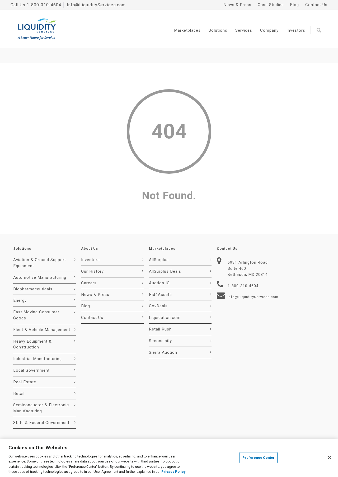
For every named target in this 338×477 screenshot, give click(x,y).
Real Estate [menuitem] (24, 382)
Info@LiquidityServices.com (96, 4)
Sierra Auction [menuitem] (163, 352)
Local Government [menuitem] (31, 370)
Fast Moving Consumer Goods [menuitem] (36, 315)
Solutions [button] (218, 30)
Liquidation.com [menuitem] (165, 317)
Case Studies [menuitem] (271, 4)
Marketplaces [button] (187, 30)
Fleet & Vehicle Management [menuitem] (41, 329)
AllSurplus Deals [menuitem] (165, 271)
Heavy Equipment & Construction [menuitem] (32, 344)
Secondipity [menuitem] (160, 340)
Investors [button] (296, 30)
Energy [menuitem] (20, 300)
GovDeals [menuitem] (158, 306)
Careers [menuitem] (89, 283)
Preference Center (258, 458)
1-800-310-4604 (44, 4)
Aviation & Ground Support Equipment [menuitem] (39, 262)
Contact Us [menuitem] (316, 4)
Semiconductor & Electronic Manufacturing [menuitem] (41, 408)
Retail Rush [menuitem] (160, 329)
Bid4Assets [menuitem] (160, 294)
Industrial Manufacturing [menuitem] (37, 358)
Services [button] (243, 30)
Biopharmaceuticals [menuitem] (33, 289)
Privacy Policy (173, 472)
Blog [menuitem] (294, 4)
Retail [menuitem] (19, 393)
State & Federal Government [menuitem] (41, 422)
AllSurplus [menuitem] (159, 259)
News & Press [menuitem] (237, 4)
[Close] (329, 457)
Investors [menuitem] (90, 259)
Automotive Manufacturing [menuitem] (39, 277)
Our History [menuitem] (92, 271)
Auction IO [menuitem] (159, 283)
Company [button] (269, 30)
